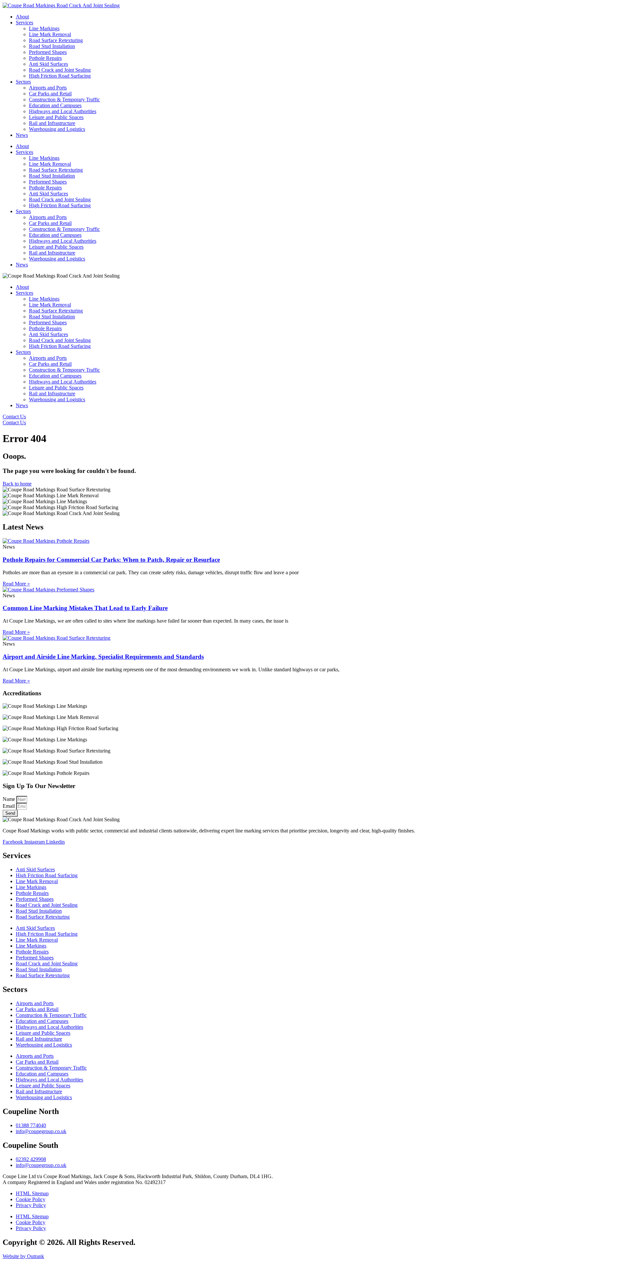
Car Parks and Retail (50, 93)
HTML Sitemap (32, 1193)
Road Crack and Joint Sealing (60, 70)
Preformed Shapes (48, 52)
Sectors (23, 82)
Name (9, 799)
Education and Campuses (55, 105)
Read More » (16, 583)
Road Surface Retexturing (56, 40)
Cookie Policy (30, 1199)
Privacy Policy (31, 1205)
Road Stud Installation (52, 46)
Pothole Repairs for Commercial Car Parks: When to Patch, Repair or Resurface (111, 559)
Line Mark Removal (50, 34)
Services (24, 22)
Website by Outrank (23, 1256)
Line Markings (44, 28)
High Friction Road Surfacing (60, 76)
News (22, 135)
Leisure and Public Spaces (56, 117)
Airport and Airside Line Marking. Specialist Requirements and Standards (103, 656)
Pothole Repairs (45, 58)
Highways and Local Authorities (62, 111)
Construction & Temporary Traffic (64, 99)
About (22, 16)
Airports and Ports (48, 87)
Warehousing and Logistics (57, 129)
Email (9, 806)
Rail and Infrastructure (52, 123)
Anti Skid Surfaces (48, 64)
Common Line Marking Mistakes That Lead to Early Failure (85, 608)
